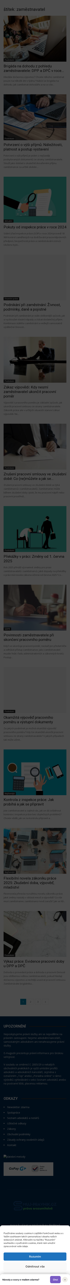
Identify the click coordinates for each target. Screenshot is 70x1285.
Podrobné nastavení (35, 1276)
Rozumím (35, 1256)
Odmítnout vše (35, 1266)
